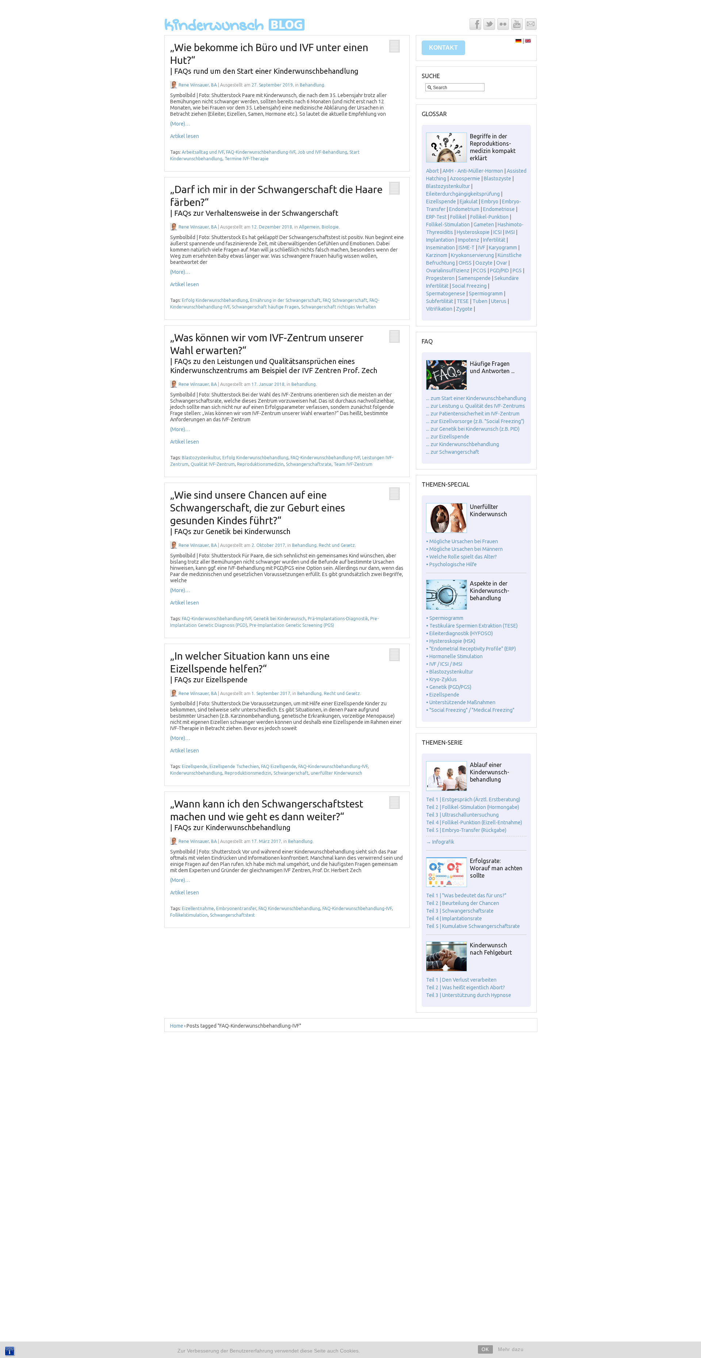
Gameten (484, 224)
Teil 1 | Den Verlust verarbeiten (461, 980)
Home (176, 1026)
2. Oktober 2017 (268, 545)
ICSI (497, 232)
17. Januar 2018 (268, 384)
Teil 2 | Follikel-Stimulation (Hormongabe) (472, 807)
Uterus (498, 301)
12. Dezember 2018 (272, 227)
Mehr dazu (511, 1349)
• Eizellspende (442, 695)
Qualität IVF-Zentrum (213, 464)
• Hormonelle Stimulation (454, 656)
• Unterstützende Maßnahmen (460, 702)
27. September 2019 (272, 85)
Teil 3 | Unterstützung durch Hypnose (468, 995)
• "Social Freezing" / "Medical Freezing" (470, 710)
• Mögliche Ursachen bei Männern (464, 549)
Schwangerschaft (291, 773)
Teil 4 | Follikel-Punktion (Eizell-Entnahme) (474, 822)
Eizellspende (194, 766)
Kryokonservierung (472, 255)
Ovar (501, 263)
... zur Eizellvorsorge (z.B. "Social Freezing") (475, 421)
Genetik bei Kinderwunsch (279, 618)
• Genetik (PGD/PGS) (448, 687)
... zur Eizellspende (447, 437)
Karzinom (436, 255)
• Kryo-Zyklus (441, 679)
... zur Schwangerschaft (452, 452)
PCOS (479, 270)
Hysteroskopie (473, 232)
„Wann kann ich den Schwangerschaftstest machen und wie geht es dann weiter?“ (266, 815)
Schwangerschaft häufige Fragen (265, 306)
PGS (517, 270)
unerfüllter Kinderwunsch (336, 773)
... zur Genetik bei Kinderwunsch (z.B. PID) (473, 429)
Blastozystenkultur (201, 457)
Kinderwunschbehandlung (196, 773)
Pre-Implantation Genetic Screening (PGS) (291, 625)
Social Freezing (469, 286)
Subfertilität (439, 301)
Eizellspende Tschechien (234, 766)
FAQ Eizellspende (278, 766)
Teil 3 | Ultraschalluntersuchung (462, 815)
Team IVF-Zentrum (353, 464)
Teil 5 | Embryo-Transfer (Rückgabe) (466, 830)
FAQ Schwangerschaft (345, 300)
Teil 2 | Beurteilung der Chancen (462, 903)
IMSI (510, 232)
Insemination (440, 247)
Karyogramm (503, 247)
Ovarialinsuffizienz (448, 270)
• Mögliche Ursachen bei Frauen (462, 541)
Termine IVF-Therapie (247, 158)
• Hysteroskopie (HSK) (450, 641)
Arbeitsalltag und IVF (203, 152)
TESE (463, 301)
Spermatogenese (445, 293)
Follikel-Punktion (489, 217)
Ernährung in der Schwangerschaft (285, 300)
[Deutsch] (518, 41)
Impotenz (468, 240)
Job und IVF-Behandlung (322, 152)
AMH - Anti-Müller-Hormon (473, 171)
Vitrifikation (439, 309)
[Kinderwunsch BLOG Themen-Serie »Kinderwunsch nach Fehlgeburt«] (446, 970)
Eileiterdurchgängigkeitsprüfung (463, 194)
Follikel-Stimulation (448, 224)
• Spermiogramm (444, 618)
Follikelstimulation (189, 915)
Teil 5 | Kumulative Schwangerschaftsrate (473, 926)
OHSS (465, 263)
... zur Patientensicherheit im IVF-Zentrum (473, 414)
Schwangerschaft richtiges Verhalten (338, 306)
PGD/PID (499, 270)
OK (485, 1349)
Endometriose (499, 209)
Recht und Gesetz (337, 545)
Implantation (440, 240)
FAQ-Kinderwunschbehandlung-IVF (260, 152)
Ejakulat (469, 201)
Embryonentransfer (236, 908)
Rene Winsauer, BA (198, 85)
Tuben (479, 301)
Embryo (489, 201)
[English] (528, 41)
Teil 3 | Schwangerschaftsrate (460, 911)
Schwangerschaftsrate (309, 464)
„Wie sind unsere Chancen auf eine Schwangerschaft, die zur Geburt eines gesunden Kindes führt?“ (257, 512)
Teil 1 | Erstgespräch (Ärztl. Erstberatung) (473, 799)
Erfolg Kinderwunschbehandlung (215, 300)
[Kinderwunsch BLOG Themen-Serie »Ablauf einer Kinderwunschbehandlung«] (446, 789)
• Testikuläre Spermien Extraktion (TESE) (472, 626)
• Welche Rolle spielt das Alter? (461, 557)
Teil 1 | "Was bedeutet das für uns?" (466, 895)
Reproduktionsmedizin (260, 464)
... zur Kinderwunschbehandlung (462, 444)
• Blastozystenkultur (449, 672)
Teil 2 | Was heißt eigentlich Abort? (465, 987)
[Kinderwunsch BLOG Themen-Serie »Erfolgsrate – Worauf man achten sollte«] (446, 885)
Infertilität (494, 240)
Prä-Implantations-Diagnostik (338, 618)
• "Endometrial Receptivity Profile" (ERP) (471, 649)
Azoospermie (465, 178)
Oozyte (484, 263)
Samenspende (474, 278)
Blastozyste (497, 178)
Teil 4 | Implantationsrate (454, 918)
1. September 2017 (271, 693)
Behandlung (312, 85)
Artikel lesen (184, 136)
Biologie (330, 227)
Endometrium (464, 209)
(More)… (180, 124)
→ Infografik (440, 842)
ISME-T (467, 247)
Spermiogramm (486, 293)
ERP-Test (436, 217)
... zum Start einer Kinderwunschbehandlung (476, 398)
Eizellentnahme (198, 908)
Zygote (464, 309)
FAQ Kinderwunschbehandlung (289, 908)
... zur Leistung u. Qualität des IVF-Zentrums (475, 406)
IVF (481, 247)
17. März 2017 (266, 841)
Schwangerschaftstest (232, 915)
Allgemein (309, 227)
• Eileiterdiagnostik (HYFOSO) (459, 633)
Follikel (458, 217)
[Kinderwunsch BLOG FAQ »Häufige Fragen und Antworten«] (446, 388)
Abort (432, 171)
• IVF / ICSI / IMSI (444, 664)
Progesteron (440, 278)
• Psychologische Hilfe (451, 564)
